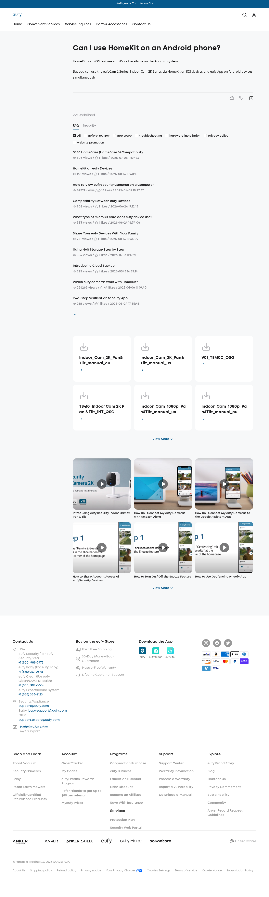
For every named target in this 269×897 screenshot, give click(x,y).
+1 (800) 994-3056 (31, 685)
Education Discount (125, 779)
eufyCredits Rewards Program (77, 781)
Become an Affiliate (125, 795)
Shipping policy (41, 870)
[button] (41, 46)
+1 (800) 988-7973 (31, 662)
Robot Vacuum (24, 763)
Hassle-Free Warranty (99, 668)
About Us (19, 870)
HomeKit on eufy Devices (92, 168)
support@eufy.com (34, 706)
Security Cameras (27, 771)
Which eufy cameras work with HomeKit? (105, 282)
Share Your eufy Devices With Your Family (105, 233)
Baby (17, 779)
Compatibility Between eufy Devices (101, 201)
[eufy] (17, 15)
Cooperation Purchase (128, 763)
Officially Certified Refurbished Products (30, 797)
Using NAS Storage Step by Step (98, 249)
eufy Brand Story (221, 763)
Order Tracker (72, 763)
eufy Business (120, 771)
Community (217, 803)
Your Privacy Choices (121, 870)
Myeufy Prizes (72, 803)
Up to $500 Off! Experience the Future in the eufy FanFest (134, 3)
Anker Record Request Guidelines (225, 812)
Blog (211, 771)
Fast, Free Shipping (97, 649)
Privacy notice (91, 870)
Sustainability (218, 795)
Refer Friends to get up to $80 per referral (81, 793)
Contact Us (141, 24)
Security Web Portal (126, 828)
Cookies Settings (158, 870)
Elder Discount (121, 787)
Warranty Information (176, 771)
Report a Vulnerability (176, 787)
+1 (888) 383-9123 (31, 694)
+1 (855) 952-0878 (31, 672)
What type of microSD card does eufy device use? (112, 217)
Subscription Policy (239, 870)
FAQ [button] (76, 125)
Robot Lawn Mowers (29, 787)
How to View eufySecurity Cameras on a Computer (113, 185)
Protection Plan (122, 820)
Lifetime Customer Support (103, 675)
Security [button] (89, 125)
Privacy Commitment (224, 787)
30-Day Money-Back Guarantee (98, 658)
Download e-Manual (175, 795)
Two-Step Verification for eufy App (100, 298)
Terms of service (186, 870)
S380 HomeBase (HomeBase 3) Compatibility (108, 152)
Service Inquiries (78, 24)
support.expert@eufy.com (39, 720)
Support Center (171, 763)
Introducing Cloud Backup (94, 266)
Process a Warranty (174, 779)
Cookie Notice (212, 870)
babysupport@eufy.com (47, 710)
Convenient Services (43, 24)
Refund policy (66, 870)
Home (17, 24)
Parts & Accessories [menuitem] (111, 24)
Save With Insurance (126, 803)
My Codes (69, 771)
